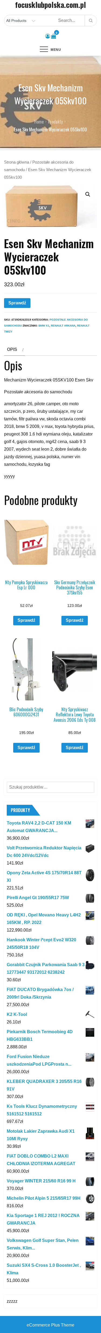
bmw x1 (44, 325)
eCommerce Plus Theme (50, 1325)
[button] (88, 194)
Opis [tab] (12, 349)
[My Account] (47, 36)
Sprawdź (17, 303)
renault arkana (63, 325)
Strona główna (16, 162)
